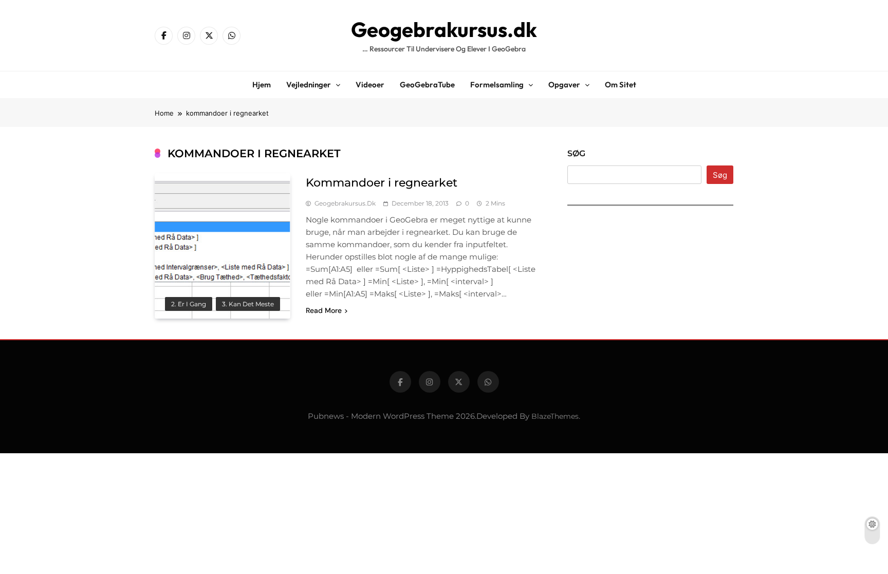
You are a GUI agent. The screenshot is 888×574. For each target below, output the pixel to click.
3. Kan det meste (248, 304)
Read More (324, 310)
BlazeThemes (555, 416)
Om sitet (620, 84)
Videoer (370, 84)
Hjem (261, 84)
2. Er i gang (188, 304)
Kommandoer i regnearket (381, 183)
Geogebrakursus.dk (444, 29)
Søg (576, 153)
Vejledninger (308, 84)
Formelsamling (497, 84)
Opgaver (564, 84)
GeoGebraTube (427, 84)
